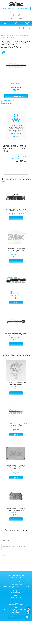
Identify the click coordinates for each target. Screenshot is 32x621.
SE (20, 28)
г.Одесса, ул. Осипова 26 (16, 603)
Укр (12, 18)
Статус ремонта (8, 9)
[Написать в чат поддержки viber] (28, 612)
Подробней (16, 136)
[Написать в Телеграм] (18, 15)
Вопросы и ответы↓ (8, 100)
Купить (16, 218)
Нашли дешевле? (7, 103)
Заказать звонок (23, 9)
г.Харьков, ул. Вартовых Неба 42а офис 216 (16, 608)
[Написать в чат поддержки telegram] (28, 609)
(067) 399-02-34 (16, 612)
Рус (20, 18)
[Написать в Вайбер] (13, 15)
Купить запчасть (16, 96)
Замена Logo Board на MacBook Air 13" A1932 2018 (19, 157)
